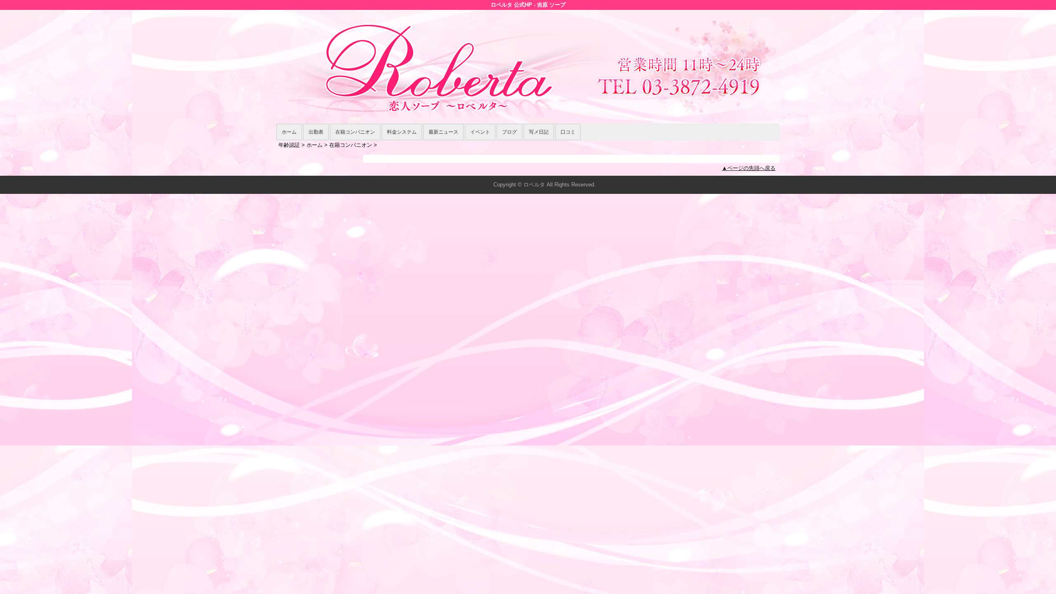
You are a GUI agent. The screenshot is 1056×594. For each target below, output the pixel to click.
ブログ (509, 132)
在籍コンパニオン (355, 132)
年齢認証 (289, 145)
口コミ (568, 132)
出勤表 (316, 132)
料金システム (402, 132)
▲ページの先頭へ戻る (749, 168)
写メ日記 (539, 132)
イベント (480, 132)
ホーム (289, 132)
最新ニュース (443, 132)
